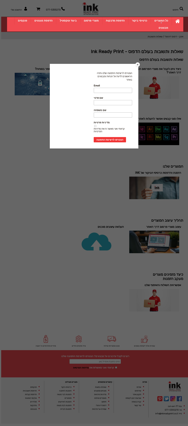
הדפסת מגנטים (43, 20)
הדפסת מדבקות (115, 20)
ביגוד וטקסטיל (68, 20)
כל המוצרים (161, 20)
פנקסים (22, 20)
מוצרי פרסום (91, 20)
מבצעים (163, 27)
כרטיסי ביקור (139, 20)
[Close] (137, 64)
